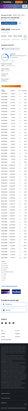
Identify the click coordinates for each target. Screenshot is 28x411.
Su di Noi (17, 330)
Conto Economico (15, 39)
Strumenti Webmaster (6, 339)
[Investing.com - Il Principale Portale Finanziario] (8, 2)
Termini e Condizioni (5, 393)
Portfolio (3, 336)
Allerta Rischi (4, 402)
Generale (3, 36)
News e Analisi (18, 36)
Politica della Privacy (5, 398)
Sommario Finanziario (5, 39)
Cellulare (3, 333)
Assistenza (17, 336)
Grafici (10, 36)
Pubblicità (17, 333)
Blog (2, 330)
